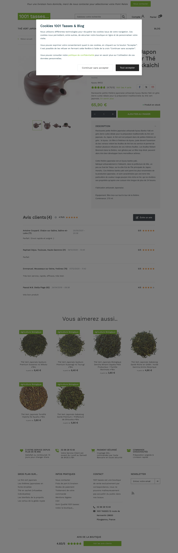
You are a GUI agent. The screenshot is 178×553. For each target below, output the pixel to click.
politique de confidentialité (81, 55)
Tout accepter (127, 67)
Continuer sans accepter (95, 67)
